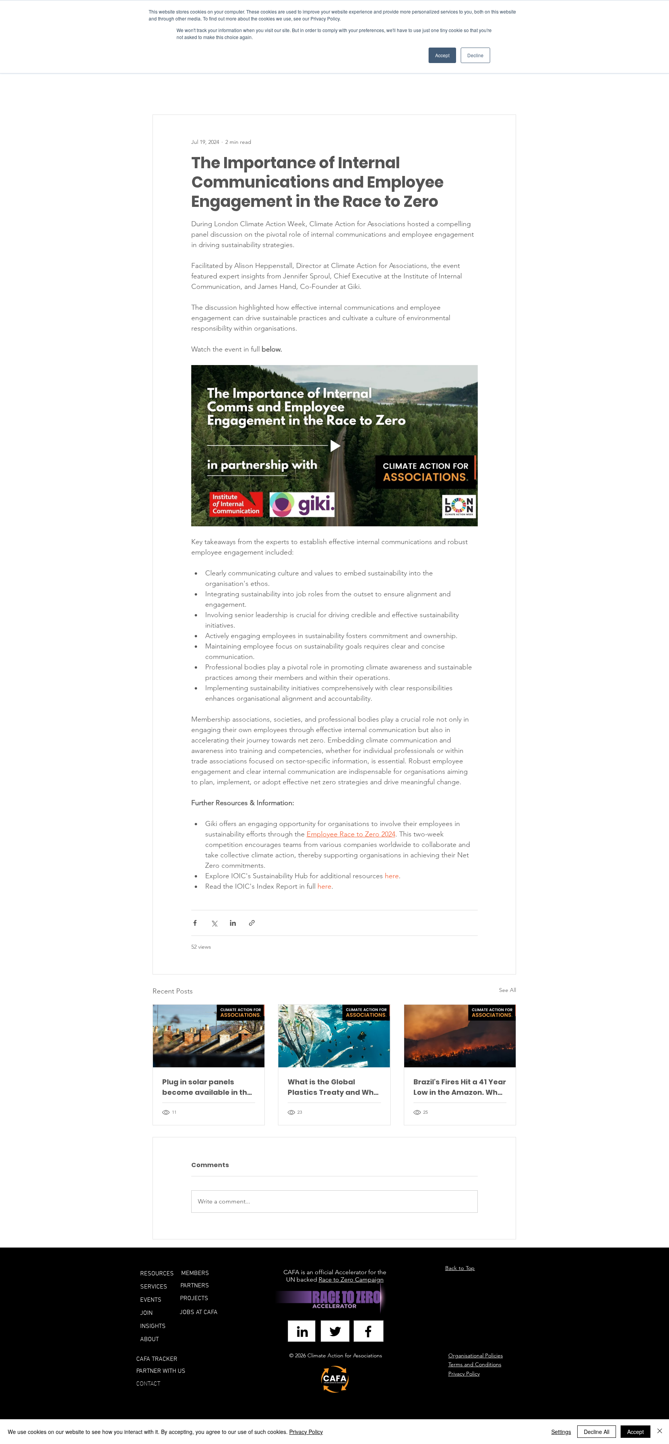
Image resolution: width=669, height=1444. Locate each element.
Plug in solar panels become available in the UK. (207, 1087)
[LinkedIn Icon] (302, 1331)
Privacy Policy (306, 1431)
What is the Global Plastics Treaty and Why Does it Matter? (333, 1087)
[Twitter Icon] (335, 1331)
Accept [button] (442, 55)
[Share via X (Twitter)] (214, 923)
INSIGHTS (153, 1326)
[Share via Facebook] (195, 923)
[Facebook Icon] (368, 1331)
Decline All (596, 1431)
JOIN (146, 1313)
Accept (635, 1431)
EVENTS (150, 1300)
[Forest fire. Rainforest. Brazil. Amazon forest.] (460, 1036)
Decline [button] (475, 55)
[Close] (659, 1431)
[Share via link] (252, 923)
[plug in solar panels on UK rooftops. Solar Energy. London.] (208, 1036)
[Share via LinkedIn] (233, 923)
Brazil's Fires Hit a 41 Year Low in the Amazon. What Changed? (459, 1087)
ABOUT (149, 1339)
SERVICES (153, 1287)
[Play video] (334, 445)
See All (507, 990)
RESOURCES (157, 1274)
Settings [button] (561, 1431)
